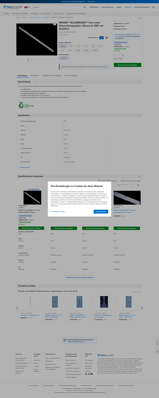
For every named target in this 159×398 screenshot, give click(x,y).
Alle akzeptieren (101, 211)
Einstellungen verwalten (58, 211)
